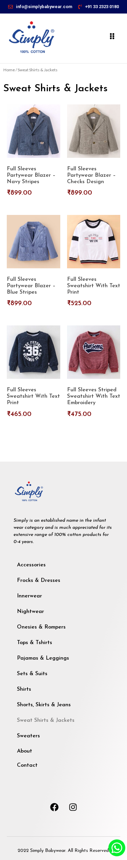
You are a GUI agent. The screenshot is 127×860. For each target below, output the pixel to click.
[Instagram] (72, 806)
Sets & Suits (32, 674)
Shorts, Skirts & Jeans (44, 705)
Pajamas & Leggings (43, 658)
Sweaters (28, 736)
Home (9, 69)
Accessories (31, 565)
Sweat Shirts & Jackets (46, 720)
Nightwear (30, 611)
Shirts (24, 689)
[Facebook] (54, 806)
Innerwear (29, 596)
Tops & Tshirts (34, 642)
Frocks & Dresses (38, 580)
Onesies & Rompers (41, 627)
